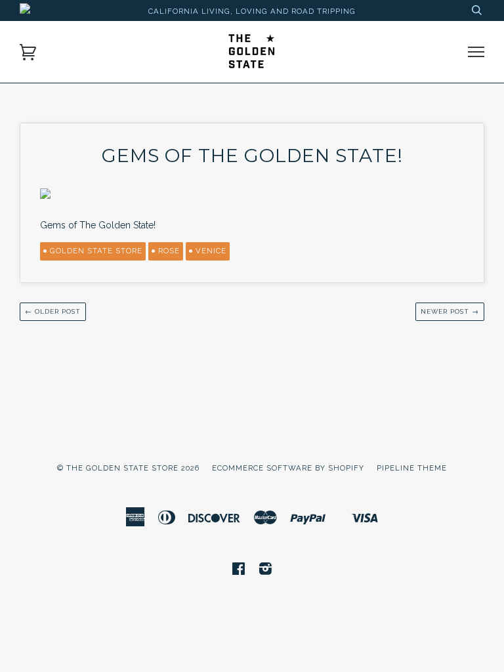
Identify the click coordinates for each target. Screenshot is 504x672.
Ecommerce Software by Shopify (288, 467)
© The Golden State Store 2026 (128, 467)
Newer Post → (450, 311)
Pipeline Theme (412, 467)
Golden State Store (96, 250)
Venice (211, 250)
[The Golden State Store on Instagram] (266, 571)
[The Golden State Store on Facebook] (239, 571)
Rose (169, 250)
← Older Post (53, 311)
